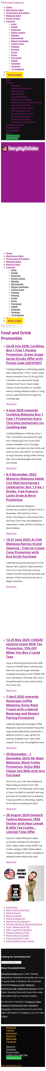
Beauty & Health (18, 94)
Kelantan (16, 29)
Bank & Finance (17, 91)
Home (9, 7)
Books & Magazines (19, 97)
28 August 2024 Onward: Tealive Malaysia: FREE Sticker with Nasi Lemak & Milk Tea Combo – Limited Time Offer (24, 823)
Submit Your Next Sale (17, 1055)
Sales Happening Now (15, 125)
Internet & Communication (22, 114)
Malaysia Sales (13, 15)
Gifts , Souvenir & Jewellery (22, 108)
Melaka (15, 35)
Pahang (15, 46)
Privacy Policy (12, 1052)
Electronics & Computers (21, 99)
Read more (11, 404)
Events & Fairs (13, 18)
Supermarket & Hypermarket (23, 122)
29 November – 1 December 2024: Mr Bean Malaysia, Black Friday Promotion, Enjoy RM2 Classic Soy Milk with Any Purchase (25, 764)
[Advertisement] (23, 178)
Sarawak (15, 63)
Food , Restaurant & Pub (21, 105)
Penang (15, 49)
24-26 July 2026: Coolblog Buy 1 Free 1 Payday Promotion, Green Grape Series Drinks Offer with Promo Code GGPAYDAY (25, 354)
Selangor (15, 66)
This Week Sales (12, 128)
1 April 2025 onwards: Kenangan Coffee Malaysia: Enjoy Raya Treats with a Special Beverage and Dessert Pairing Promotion (22, 707)
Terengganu (17, 69)
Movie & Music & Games (21, 116)
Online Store (17, 43)
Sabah (14, 60)
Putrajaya (16, 58)
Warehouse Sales (15, 10)
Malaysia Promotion (27, 988)
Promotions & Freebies (17, 13)
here (5, 1016)
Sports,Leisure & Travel (20, 119)
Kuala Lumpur (18, 32)
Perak (14, 52)
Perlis (14, 55)
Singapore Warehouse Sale (14, 1005)
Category (10, 83)
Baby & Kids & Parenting (21, 88)
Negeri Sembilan (19, 41)
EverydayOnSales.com (11, 973)
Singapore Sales (33, 1001)
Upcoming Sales (12, 130)
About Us (10, 1046)
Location (10, 21)
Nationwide (17, 38)
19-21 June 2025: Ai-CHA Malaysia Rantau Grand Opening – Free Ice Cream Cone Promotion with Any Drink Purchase (25, 547)
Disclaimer (11, 1049)
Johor (14, 24)
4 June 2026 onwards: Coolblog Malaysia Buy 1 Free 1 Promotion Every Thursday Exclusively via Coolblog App (25, 418)
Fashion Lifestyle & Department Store (26, 102)
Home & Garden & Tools (21, 111)
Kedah (14, 27)
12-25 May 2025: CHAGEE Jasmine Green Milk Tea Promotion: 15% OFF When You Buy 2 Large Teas (24, 648)
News (8, 133)
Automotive (16, 85)
